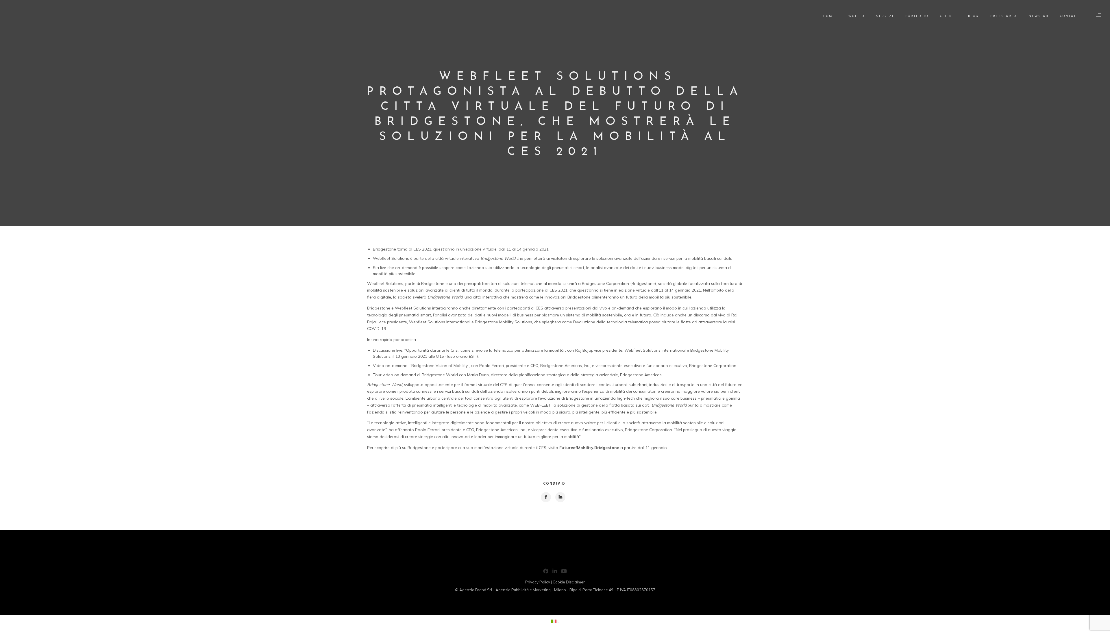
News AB (1038, 16)
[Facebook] (545, 572)
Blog (973, 16)
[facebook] (546, 497)
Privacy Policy (537, 582)
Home (829, 16)
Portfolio (916, 16)
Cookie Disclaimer (569, 582)
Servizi (885, 16)
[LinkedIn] (554, 572)
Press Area (1003, 16)
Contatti (1070, 16)
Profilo (856, 16)
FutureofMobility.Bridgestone (589, 447)
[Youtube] (564, 572)
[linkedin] (560, 497)
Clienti (948, 16)
